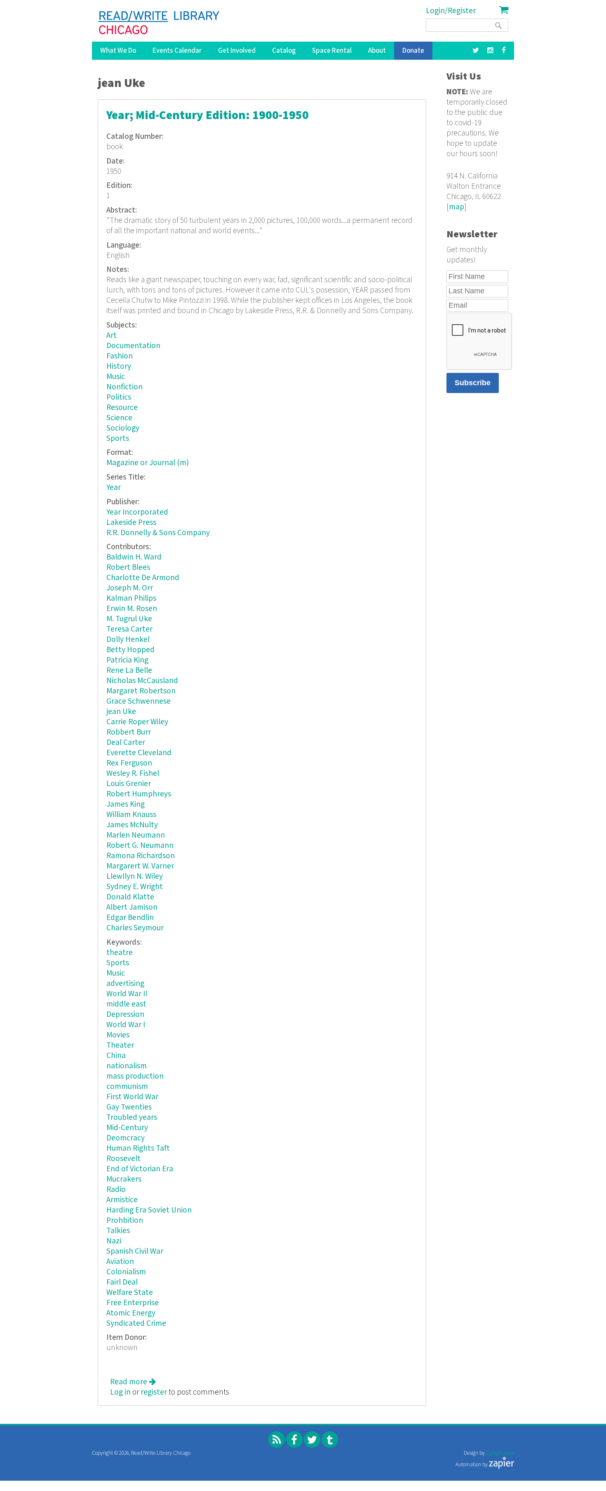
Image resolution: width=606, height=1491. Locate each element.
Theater (120, 1045)
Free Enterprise (132, 1303)
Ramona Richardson (140, 856)
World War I (125, 1025)
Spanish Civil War (134, 1251)
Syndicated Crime (136, 1323)
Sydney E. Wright (134, 887)
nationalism (126, 1066)
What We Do (118, 50)
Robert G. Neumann (140, 845)
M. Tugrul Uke (129, 619)
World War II (126, 994)
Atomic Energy (130, 1313)
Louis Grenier (128, 784)
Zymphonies (500, 1453)
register (154, 1392)
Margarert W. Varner (140, 866)
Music (115, 377)
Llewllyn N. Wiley (134, 876)
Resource (122, 408)
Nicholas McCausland (142, 681)
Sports (117, 438)
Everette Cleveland (138, 753)
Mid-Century (127, 1128)
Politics (118, 397)
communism (127, 1086)
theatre (119, 953)
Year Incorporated (137, 512)
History (118, 366)
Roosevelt (123, 1159)
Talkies (118, 1231)
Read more (133, 1382)
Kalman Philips (131, 598)
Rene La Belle (129, 670)
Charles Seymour (135, 928)
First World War (132, 1097)
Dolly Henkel (128, 639)
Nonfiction (124, 387)
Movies (117, 1035)
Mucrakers (123, 1179)
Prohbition (124, 1220)
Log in (120, 1392)
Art (111, 335)
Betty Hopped (130, 650)
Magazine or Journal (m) (147, 463)
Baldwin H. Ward (134, 557)
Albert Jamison (131, 907)
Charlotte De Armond (142, 578)
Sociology (122, 428)
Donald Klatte (130, 897)
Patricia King (127, 660)
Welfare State (129, 1292)
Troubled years (131, 1117)
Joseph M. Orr (129, 588)
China (116, 1056)
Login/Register (451, 11)
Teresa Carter (129, 629)
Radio (116, 1189)
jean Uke (121, 712)
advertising (125, 983)
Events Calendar (177, 50)
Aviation (120, 1262)
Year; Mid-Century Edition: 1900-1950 (207, 115)
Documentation (133, 346)
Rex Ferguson (129, 763)
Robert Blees (128, 567)
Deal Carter (125, 742)
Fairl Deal (122, 1282)
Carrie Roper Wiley (137, 722)
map (456, 207)
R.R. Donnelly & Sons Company (158, 533)
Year (113, 487)
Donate (413, 50)
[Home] (159, 22)
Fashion (119, 356)
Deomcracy (125, 1138)
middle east (126, 1004)
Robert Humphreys (138, 794)
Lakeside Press (131, 522)
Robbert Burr (128, 732)
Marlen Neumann (135, 835)
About (377, 50)
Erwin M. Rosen (131, 609)
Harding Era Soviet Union (149, 1210)
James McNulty (132, 825)
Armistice (122, 1200)
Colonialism (126, 1272)
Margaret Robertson (141, 691)
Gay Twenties (129, 1107)
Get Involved (237, 50)
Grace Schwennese (138, 701)
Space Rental (332, 50)
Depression (125, 1014)
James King (125, 804)
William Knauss (131, 815)
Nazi (113, 1241)
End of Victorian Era (139, 1169)
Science (119, 418)
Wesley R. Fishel (132, 773)
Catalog (284, 50)
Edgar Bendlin (130, 918)
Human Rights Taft (138, 1148)
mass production (135, 1076)
